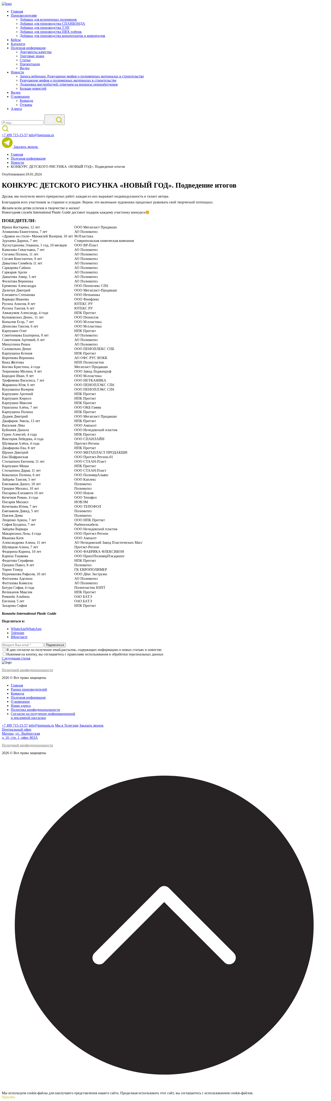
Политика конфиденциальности (35, 710)
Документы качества (36, 52)
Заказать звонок (26, 147)
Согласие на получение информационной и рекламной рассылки (43, 716)
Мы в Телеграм (66, 725)
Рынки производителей (29, 689)
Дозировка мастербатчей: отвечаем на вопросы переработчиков (69, 84)
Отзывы (26, 105)
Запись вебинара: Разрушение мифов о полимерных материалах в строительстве (82, 76)
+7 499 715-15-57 (15, 135)
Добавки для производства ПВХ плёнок (51, 32)
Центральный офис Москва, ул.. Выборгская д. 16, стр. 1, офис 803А (21, 733)
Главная (17, 11)
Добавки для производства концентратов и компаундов (62, 36)
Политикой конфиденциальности (27, 670)
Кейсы (16, 40)
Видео (24, 68)
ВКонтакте (19, 637)
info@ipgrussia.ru (41, 135)
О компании (20, 96)
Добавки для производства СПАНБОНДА (52, 23)
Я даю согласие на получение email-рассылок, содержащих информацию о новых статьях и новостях (84, 650)
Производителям (24, 15)
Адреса (16, 109)
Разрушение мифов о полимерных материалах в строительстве (68, 80)
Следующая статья (16, 658)
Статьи (25, 60)
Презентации (30, 64)
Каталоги (18, 44)
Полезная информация (28, 48)
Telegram (17, 633)
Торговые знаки (32, 56)
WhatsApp (18, 629)
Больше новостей (33, 88)
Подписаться (55, 645)
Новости (17, 72)
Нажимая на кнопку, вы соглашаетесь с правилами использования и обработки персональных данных (84, 654)
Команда (26, 100)
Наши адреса (21, 705)
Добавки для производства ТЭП (44, 28)
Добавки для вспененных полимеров (48, 19)
